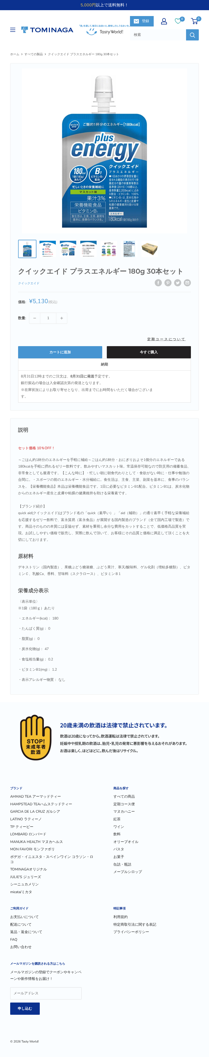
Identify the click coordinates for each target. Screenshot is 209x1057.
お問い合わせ (21, 947)
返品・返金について (26, 931)
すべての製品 (33, 54)
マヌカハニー (124, 811)
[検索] (192, 34)
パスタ (118, 849)
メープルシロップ (127, 871)
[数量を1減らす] (34, 318)
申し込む (25, 1008)
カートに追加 (60, 352)
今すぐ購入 (149, 352)
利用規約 (120, 916)
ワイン (118, 826)
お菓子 (118, 856)
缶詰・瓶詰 (122, 864)
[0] (178, 20)
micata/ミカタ (21, 892)
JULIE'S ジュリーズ (25, 877)
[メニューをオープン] (12, 30)
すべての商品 (124, 796)
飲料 (117, 834)
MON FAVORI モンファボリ (32, 849)
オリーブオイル (125, 841)
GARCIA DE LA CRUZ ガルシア (35, 811)
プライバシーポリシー (131, 931)
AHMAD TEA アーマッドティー (35, 796)
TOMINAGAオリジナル (28, 869)
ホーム (14, 54)
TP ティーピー (21, 826)
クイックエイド (29, 283)
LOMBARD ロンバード (28, 834)
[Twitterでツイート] (177, 282)
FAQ (13, 939)
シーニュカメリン (24, 884)
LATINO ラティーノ (26, 819)
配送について (21, 924)
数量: (22, 318)
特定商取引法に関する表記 (134, 924)
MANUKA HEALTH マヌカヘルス (36, 841)
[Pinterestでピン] (168, 282)
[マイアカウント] (164, 21)
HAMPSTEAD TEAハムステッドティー (41, 804)
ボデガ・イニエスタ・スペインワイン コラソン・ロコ (51, 859)
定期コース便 (124, 804)
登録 (145, 21)
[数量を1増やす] (61, 318)
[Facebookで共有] (158, 282)
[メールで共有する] (187, 282)
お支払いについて (24, 916)
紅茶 (117, 819)
